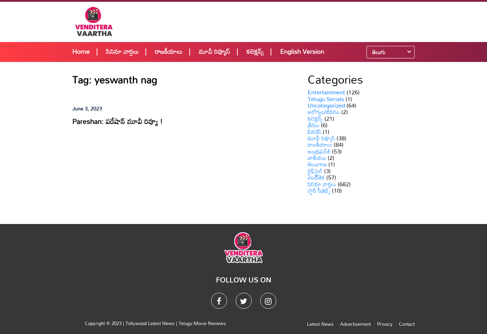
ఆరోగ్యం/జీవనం (324, 112)
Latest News (320, 324)
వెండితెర (316, 177)
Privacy (385, 324)
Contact (407, 324)
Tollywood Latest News (150, 323)
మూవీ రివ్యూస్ (214, 51)
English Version (302, 51)
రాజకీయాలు (169, 51)
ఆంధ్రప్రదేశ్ (319, 151)
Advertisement (355, 324)
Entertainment (326, 92)
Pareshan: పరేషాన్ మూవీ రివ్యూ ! (117, 121)
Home (81, 51)
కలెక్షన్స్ (255, 51)
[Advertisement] (290, 21)
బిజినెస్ (314, 131)
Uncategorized (326, 105)
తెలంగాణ (317, 164)
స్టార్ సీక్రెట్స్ (319, 190)
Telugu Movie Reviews (202, 323)
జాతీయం (317, 157)
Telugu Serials (326, 99)
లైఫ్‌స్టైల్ (315, 171)
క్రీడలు (313, 125)
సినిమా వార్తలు (122, 51)
